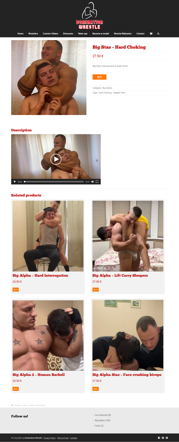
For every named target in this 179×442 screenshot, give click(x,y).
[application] (56, 159)
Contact (140, 33)
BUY (99, 77)
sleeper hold (119, 92)
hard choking (105, 92)
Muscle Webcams (122, 33)
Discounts (68, 33)
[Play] (14, 181)
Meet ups (82, 33)
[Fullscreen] (97, 181)
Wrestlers (33, 33)
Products (18, 405)
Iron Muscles (101, 415)
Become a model (100, 33)
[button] (56, 159)
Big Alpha (107, 87)
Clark (97, 425)
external (25, 405)
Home (20, 33)
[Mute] (92, 181)
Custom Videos (50, 33)
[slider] (53, 181)
